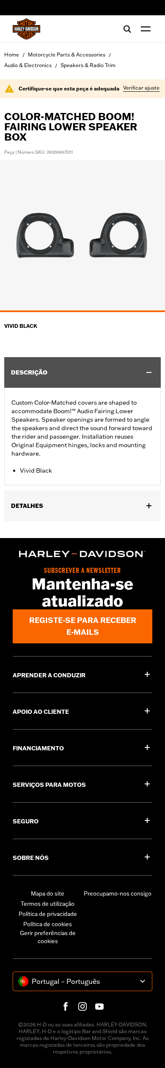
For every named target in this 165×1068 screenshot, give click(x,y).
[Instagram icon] (82, 1006)
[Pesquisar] (127, 28)
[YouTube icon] (99, 1006)
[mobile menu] (143, 28)
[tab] (82, 311)
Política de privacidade (48, 913)
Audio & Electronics (28, 65)
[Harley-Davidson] (82, 554)
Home (11, 54)
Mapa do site (47, 893)
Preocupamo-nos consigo (117, 893)
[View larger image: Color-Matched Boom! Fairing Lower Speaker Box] (82, 235)
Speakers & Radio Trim (88, 65)
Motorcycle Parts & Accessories (66, 54)
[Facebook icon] (65, 1006)
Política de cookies (47, 924)
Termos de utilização (47, 903)
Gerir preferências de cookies (48, 937)
